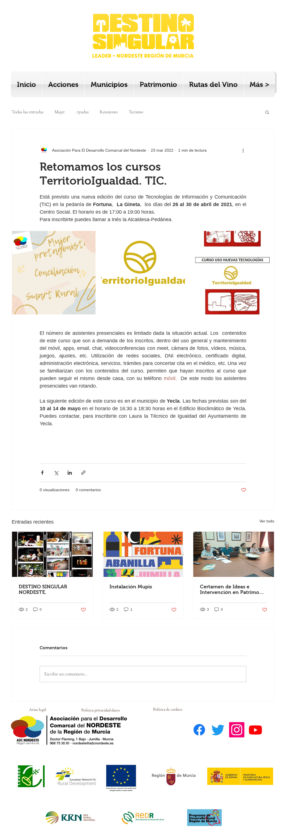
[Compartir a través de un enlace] (83, 472)
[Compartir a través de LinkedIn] (69, 472)
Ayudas (82, 112)
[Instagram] (236, 729)
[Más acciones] (243, 150)
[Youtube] (255, 729)
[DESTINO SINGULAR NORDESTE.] (52, 554)
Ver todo (266, 521)
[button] (267, 112)
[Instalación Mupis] (143, 554)
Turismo (136, 112)
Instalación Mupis (130, 586)
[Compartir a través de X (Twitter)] (56, 472)
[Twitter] (218, 729)
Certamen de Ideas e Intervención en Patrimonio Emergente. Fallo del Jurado (233, 589)
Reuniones (109, 112)
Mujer (59, 112)
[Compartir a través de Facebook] (42, 472)
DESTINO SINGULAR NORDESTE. (43, 589)
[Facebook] (199, 729)
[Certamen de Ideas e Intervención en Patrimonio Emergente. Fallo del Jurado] (233, 554)
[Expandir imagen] (54, 272)
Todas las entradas (27, 112)
